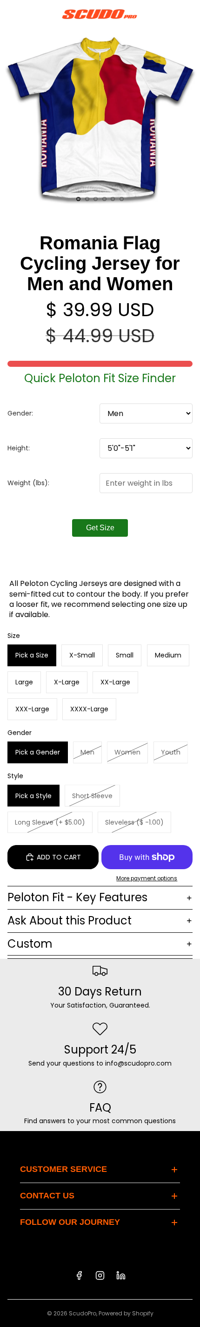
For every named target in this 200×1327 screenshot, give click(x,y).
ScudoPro (82, 1313)
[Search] (30, 14)
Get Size (100, 528)
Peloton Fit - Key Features (77, 897)
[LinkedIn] (120, 1275)
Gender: (20, 413)
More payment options (146, 878)
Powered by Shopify (126, 1313)
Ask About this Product (69, 920)
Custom (30, 943)
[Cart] (189, 14)
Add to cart (59, 857)
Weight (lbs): (28, 483)
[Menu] (10, 14)
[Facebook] (79, 1275)
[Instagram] (100, 1275)
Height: (18, 448)
